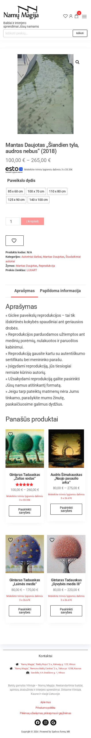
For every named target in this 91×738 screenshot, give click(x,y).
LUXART (32, 270)
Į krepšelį (32, 221)
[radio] (15, 191)
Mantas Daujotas (53, 256)
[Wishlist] (65, 16)
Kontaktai (45, 656)
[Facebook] (38, 722)
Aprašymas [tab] (24, 290)
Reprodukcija (47, 265)
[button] (84, 16)
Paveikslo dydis (21, 180)
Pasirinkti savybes (24, 511)
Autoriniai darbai (31, 256)
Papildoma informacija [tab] (60, 290)
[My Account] (70, 16)
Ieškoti (80, 33)
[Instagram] (45, 722)
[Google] (53, 722)
